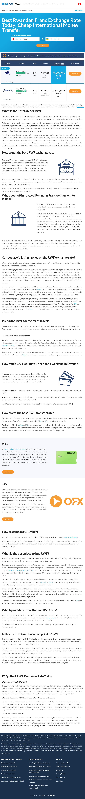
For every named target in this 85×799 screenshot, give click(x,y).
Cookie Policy (60, 777)
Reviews (37, 4)
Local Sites (59, 781)
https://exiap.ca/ (16, 735)
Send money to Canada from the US (12, 781)
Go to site (75, 73)
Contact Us (59, 770)
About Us (59, 759)
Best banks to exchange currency (39, 776)
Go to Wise (8, 472)
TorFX (50, 582)
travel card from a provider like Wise (20, 570)
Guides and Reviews (35, 759)
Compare (46, 4)
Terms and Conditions (63, 766)
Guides (54, 4)
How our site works (62, 763)
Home (3, 10)
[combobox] (16, 39)
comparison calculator (70, 537)
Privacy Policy (60, 774)
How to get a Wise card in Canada (39, 763)
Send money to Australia (9, 766)
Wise (39, 289)
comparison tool (8, 345)
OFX (75, 304)
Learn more (80, 107)
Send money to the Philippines (11, 777)
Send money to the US (8, 763)
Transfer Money (27, 4)
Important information (70, 56)
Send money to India (7, 774)
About (61, 4)
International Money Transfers (11, 759)
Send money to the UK (8, 770)
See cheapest (42, 45)
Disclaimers (80, 10)
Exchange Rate (10, 10)
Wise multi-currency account (15, 449)
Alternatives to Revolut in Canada (40, 766)
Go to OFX (8, 519)
